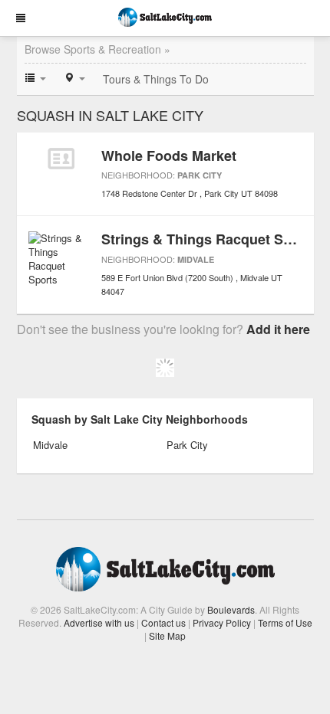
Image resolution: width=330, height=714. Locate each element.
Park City (199, 175)
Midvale (195, 259)
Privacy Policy (222, 622)
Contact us (163, 622)
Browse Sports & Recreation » (97, 49)
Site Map (167, 635)
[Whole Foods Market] (61, 158)
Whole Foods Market (168, 155)
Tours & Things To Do (156, 79)
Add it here (278, 329)
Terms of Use (285, 622)
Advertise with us (99, 622)
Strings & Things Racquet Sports (209, 239)
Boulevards (231, 609)
